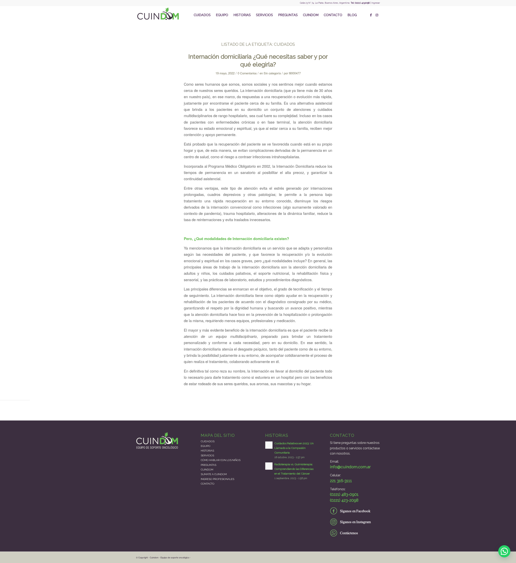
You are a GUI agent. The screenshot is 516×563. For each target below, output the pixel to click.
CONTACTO (207, 483)
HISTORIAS (207, 450)
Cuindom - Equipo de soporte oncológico (169, 557)
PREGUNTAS (208, 464)
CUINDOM (207, 469)
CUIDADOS (207, 441)
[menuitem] (202, 15)
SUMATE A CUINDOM (214, 474)
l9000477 (295, 73)
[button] (504, 551)
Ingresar (375, 3)
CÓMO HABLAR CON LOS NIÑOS (220, 460)
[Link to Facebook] (371, 15)
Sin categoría (272, 73)
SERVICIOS (207, 455)
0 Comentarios (247, 73)
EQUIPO (205, 445)
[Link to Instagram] (377, 15)
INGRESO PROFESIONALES (217, 479)
